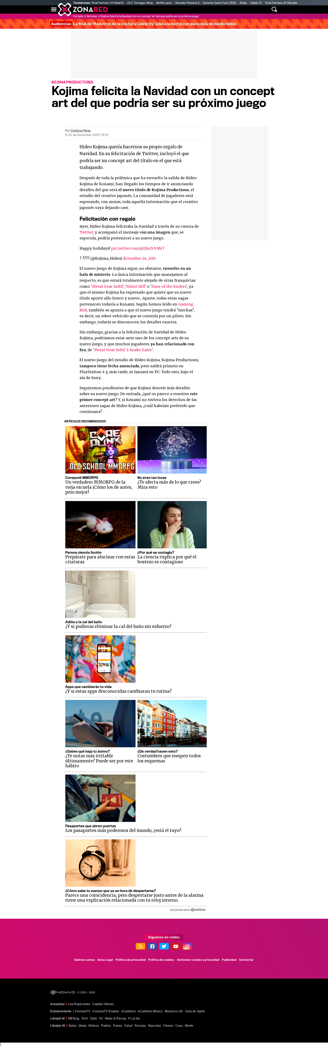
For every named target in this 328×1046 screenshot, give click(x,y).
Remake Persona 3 (187, 3)
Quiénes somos (84, 960)
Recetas (140, 1025)
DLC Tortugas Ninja (140, 3)
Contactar (246, 960)
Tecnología (152, 9)
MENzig (73, 1018)
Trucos (234, 9)
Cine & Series (177, 9)
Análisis (216, 9)
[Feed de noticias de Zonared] (140, 946)
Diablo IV (256, 3)
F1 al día (134, 1018)
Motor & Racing (115, 1018)
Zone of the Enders (168, 286)
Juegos (199, 9)
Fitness (168, 1025)
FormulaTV (82, 1011)
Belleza (94, 1025)
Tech (84, 1018)
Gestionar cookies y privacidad (198, 960)
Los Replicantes (79, 1004)
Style (93, 1018)
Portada (78, 16)
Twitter (86, 232)
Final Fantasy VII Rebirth (107, 3)
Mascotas (154, 1025)
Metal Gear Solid (107, 286)
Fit (101, 1018)
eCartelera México (150, 1011)
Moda (82, 1025)
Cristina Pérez (81, 130)
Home (114, 9)
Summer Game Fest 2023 (219, 3)
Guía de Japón (195, 1011)
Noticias (130, 9)
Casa (179, 1025)
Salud (128, 1025)
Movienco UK (174, 1011)
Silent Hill (135, 286)
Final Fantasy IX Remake (281, 3)
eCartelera (128, 1011)
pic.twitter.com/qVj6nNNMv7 (137, 248)
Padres (106, 1025)
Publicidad (229, 960)
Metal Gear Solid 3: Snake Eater (123, 350)
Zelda (243, 3)
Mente (189, 1025)
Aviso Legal (105, 960)
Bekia (72, 1025)
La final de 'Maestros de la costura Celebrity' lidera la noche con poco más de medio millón (144, 24)
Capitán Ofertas (103, 1004)
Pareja (117, 1025)
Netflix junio (164, 3)
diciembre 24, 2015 (139, 258)
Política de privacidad (131, 960)
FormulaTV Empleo (106, 1011)
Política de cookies (161, 960)
